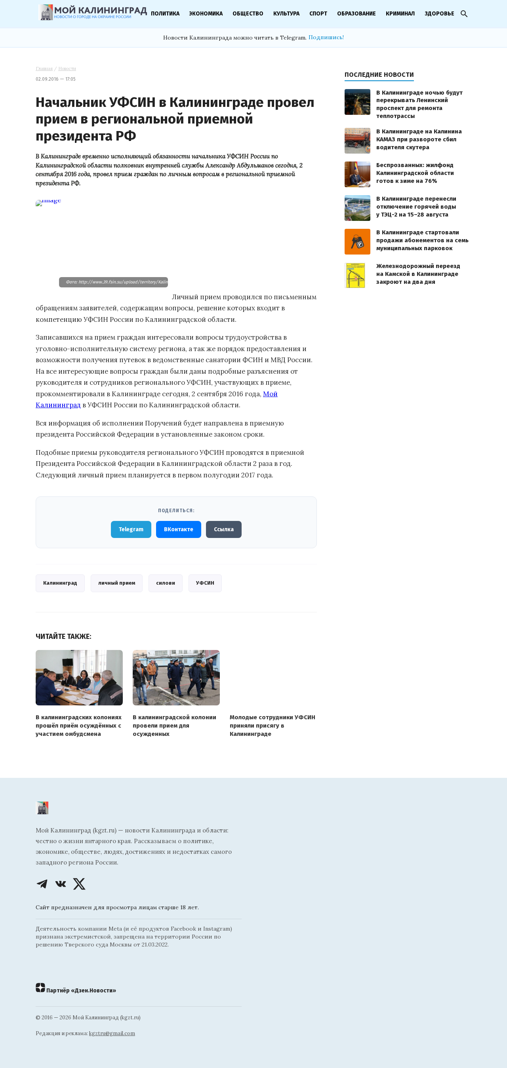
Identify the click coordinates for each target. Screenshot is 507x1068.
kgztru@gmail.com (112, 1033)
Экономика (206, 13)
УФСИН (205, 583)
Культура (286, 13)
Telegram (131, 529)
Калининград (60, 583)
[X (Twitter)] (79, 884)
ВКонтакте (178, 529)
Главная (44, 68)
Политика (165, 13)
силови (165, 583)
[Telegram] (42, 884)
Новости (67, 68)
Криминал (400, 13)
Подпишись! (326, 37)
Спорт (318, 13)
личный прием (116, 583)
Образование (356, 13)
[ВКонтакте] (60, 884)
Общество (248, 13)
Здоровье (439, 13)
